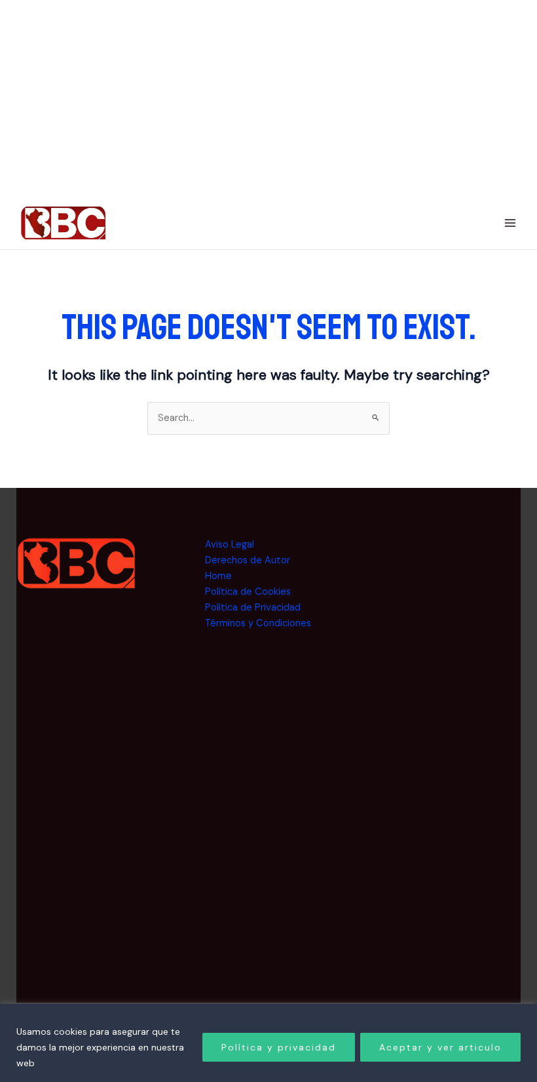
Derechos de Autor (247, 560)
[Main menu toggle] (510, 223)
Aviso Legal (229, 544)
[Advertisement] (454, 734)
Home (218, 576)
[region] (268, 1043)
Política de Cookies (248, 592)
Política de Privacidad (253, 607)
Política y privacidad (278, 1047)
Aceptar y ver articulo (440, 1047)
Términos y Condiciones (258, 623)
